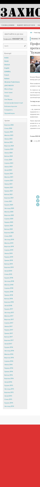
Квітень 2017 (8, 337)
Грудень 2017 (8, 309)
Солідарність (8, 110)
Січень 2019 (8, 274)
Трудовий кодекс (9, 113)
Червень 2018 (8, 292)
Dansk (6, 61)
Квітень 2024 (8, 156)
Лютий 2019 (8, 271)
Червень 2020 (8, 222)
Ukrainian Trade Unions (12, 82)
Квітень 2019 (8, 264)
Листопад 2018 (9, 281)
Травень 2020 (8, 226)
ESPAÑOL (7, 72)
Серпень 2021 (8, 181)
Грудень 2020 (8, 205)
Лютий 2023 (8, 170)
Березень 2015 (8, 392)
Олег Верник (8, 99)
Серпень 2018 (8, 288)
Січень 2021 (8, 201)
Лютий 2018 (8, 306)
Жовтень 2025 (8, 135)
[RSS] (37, 204)
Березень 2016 (8, 378)
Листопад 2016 (9, 351)
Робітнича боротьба (10, 106)
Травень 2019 (8, 260)
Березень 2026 (8, 125)
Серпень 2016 (8, 361)
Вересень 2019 (9, 246)
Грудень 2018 (8, 278)
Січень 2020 (8, 236)
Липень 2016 (8, 365)
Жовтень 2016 (8, 354)
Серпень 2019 (8, 250)
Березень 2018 (8, 302)
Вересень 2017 (9, 319)
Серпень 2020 (8, 219)
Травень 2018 (8, 295)
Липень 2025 (8, 139)
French (6, 75)
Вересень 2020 (9, 215)
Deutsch (7, 65)
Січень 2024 (8, 160)
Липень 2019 (8, 253)
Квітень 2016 (8, 375)
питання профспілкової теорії (13, 103)
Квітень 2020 (8, 229)
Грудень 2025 (8, 132)
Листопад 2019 (9, 240)
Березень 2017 (8, 340)
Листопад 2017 (9, 313)
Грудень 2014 (8, 403)
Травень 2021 (8, 191)
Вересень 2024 (9, 146)
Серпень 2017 (8, 323)
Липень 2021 (8, 184)
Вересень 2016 (9, 358)
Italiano (6, 79)
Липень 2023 (8, 167)
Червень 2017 (8, 330)
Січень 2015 (8, 399)
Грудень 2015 (8, 385)
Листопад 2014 (9, 406)
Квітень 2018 (8, 299)
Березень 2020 (8, 233)
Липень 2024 (8, 153)
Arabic (6, 58)
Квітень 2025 (8, 142)
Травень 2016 (8, 372)
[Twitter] (37, 200)
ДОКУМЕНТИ (9, 85)
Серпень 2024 (8, 149)
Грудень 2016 (8, 347)
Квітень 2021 (8, 194)
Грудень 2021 (8, 174)
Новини (6, 96)
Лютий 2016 (8, 382)
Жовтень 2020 (8, 212)
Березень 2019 (8, 267)
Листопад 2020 (9, 208)
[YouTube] (37, 197)
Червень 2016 (8, 368)
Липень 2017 (8, 326)
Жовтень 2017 (8, 316)
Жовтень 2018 (8, 285)
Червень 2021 (8, 187)
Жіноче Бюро (8, 89)
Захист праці (8, 92)
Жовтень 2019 (8, 243)
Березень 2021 (8, 198)
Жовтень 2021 (8, 177)
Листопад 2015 (9, 389)
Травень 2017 (8, 333)
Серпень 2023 (8, 163)
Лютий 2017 (8, 344)
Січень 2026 (8, 128)
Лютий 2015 (8, 396)
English (6, 68)
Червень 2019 (8, 257)
